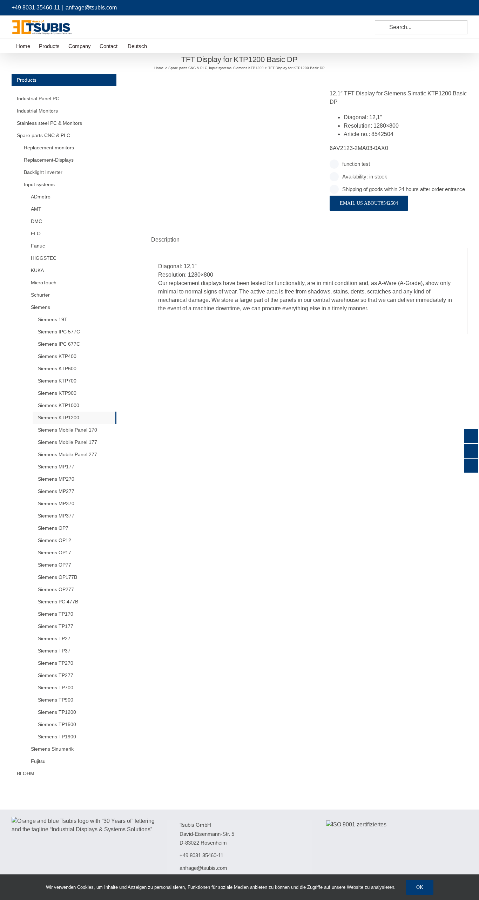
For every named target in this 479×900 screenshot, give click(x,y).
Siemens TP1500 (57, 724)
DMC (36, 221)
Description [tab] (165, 240)
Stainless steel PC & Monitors (49, 123)
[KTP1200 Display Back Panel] (231, 82)
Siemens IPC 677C (59, 344)
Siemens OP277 (56, 589)
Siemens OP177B (57, 577)
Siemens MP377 (56, 516)
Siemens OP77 (54, 565)
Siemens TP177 (55, 626)
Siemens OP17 (54, 552)
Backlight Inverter (43, 172)
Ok (419, 887)
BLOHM (25, 773)
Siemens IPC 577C (59, 331)
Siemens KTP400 (57, 356)
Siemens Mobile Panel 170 (67, 430)
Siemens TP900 (55, 700)
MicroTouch (43, 282)
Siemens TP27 (54, 638)
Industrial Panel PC (38, 98)
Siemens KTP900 (57, 393)
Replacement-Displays (49, 160)
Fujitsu (38, 761)
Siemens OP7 (53, 528)
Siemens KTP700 (57, 381)
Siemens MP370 (56, 503)
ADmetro (40, 196)
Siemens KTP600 (57, 368)
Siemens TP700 (55, 687)
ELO (36, 233)
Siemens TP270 (55, 663)
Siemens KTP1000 (58, 405)
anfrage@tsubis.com (91, 8)
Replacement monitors (49, 147)
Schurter (40, 295)
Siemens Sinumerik (52, 749)
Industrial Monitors (37, 111)
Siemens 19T (52, 319)
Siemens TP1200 (57, 712)
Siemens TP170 (55, 614)
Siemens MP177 (56, 466)
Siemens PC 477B (58, 601)
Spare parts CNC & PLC (43, 135)
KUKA (37, 270)
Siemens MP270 (56, 479)
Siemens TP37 (54, 651)
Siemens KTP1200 (58, 417)
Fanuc (38, 246)
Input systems (39, 184)
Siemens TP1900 (57, 736)
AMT (36, 209)
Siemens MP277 (56, 491)
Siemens (40, 307)
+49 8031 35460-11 (36, 8)
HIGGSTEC (43, 258)
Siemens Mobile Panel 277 (67, 454)
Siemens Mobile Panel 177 (67, 442)
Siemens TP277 (55, 675)
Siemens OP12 (54, 540)
